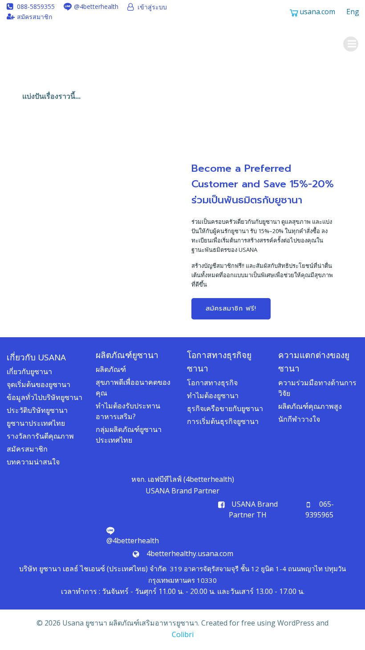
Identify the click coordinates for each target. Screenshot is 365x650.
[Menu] (350, 44)
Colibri (183, 634)
